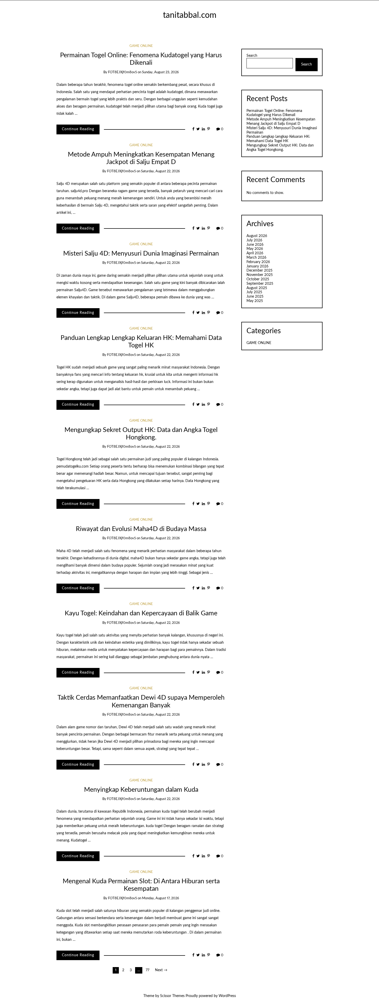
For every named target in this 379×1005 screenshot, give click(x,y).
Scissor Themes (172, 996)
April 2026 (254, 253)
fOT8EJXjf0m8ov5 (122, 72)
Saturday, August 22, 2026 (160, 171)
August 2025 (256, 288)
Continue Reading (78, 129)
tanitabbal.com (189, 15)
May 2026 (254, 249)
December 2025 (259, 270)
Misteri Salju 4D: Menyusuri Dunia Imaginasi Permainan (141, 253)
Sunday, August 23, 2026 (160, 72)
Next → (161, 970)
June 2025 (254, 296)
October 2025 (257, 279)
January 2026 (257, 266)
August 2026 (256, 236)
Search (251, 56)
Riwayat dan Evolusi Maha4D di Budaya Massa (141, 529)
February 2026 (258, 262)
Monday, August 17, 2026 (160, 898)
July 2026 (254, 240)
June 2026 (254, 245)
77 (147, 970)
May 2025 (254, 301)
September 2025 (259, 283)
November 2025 (259, 275)
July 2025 (254, 292)
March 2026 (256, 257)
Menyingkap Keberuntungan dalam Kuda (141, 790)
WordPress (227, 996)
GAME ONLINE (141, 46)
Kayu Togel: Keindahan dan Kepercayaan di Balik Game (141, 613)
